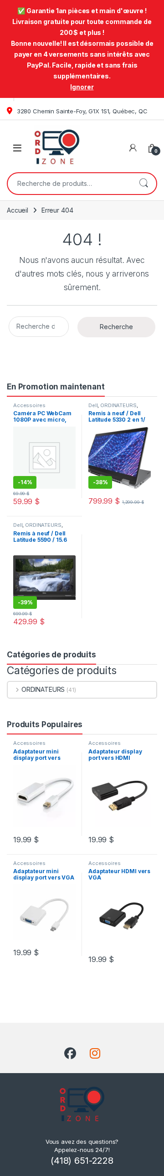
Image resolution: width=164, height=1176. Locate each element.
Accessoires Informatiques (30, 408)
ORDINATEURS (118, 405)
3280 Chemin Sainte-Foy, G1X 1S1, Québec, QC (81, 111)
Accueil (17, 210)
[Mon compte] (133, 147)
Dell (92, 405)
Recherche (143, 183)
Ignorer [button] (81, 87)
